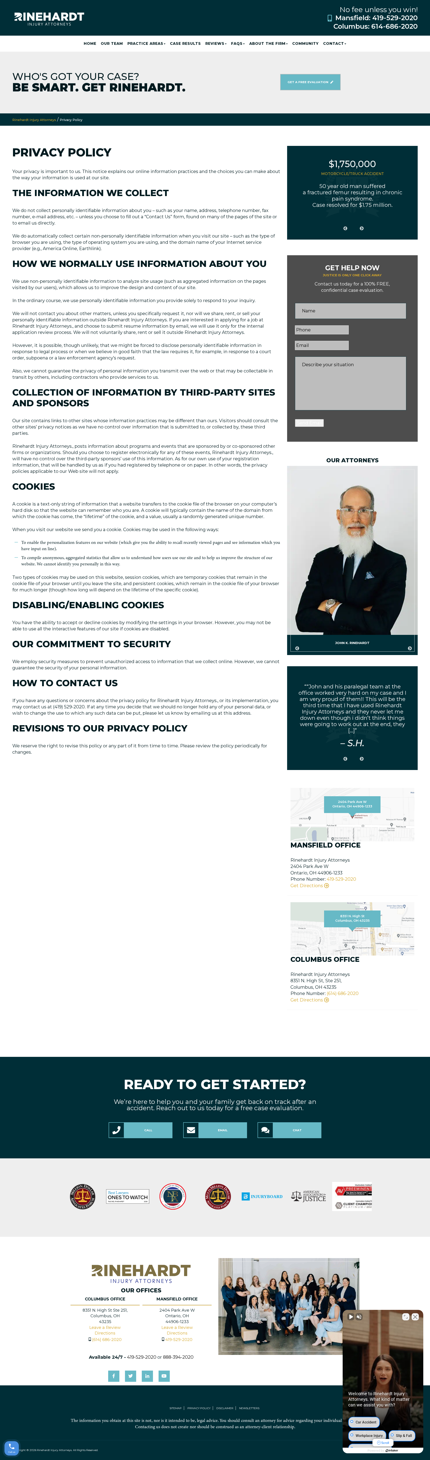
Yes (222, 741)
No (207, 741)
